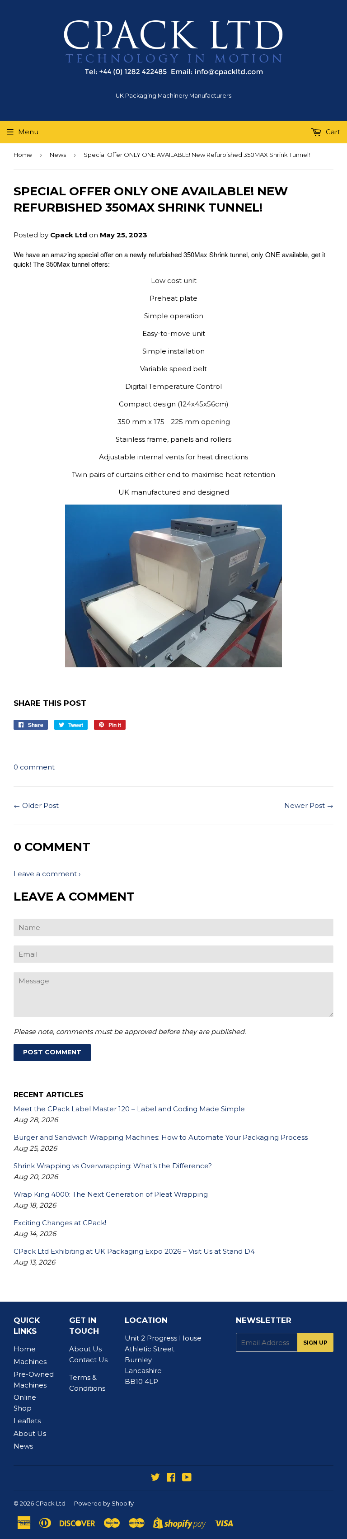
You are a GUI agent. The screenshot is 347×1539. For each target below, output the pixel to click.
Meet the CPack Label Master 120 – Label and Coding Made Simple (129, 1109)
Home (23, 154)
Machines (30, 1361)
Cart (332, 131)
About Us (30, 1433)
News (58, 154)
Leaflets (27, 1420)
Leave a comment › (47, 873)
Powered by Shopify (104, 1503)
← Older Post (36, 805)
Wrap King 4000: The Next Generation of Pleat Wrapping (111, 1194)
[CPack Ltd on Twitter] (155, 1478)
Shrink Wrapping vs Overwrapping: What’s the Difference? (113, 1165)
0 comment (34, 767)
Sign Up (315, 1342)
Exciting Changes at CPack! (60, 1222)
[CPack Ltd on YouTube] (187, 1478)
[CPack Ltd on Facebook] (171, 1478)
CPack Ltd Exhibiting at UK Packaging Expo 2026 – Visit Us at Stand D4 (134, 1251)
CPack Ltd (50, 1503)
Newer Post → (308, 805)
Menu (28, 131)
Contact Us (88, 1359)
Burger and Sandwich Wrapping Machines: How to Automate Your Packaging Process (161, 1137)
